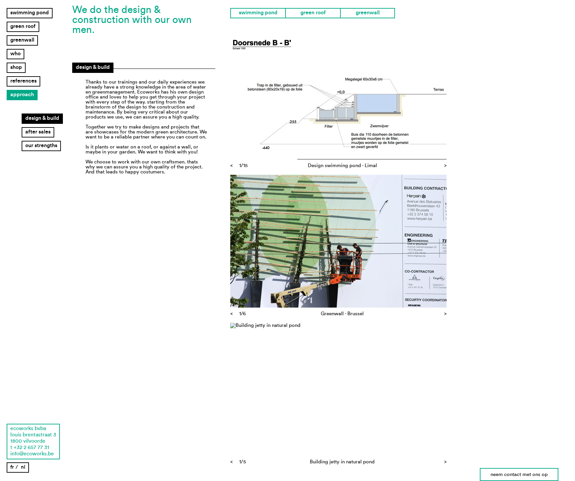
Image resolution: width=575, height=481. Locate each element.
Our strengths (41, 145)
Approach (22, 94)
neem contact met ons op (519, 474)
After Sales (38, 131)
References (23, 81)
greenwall (22, 40)
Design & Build (42, 118)
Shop (16, 67)
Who (15, 53)
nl (23, 467)
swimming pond (29, 12)
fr (12, 467)
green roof (23, 26)
